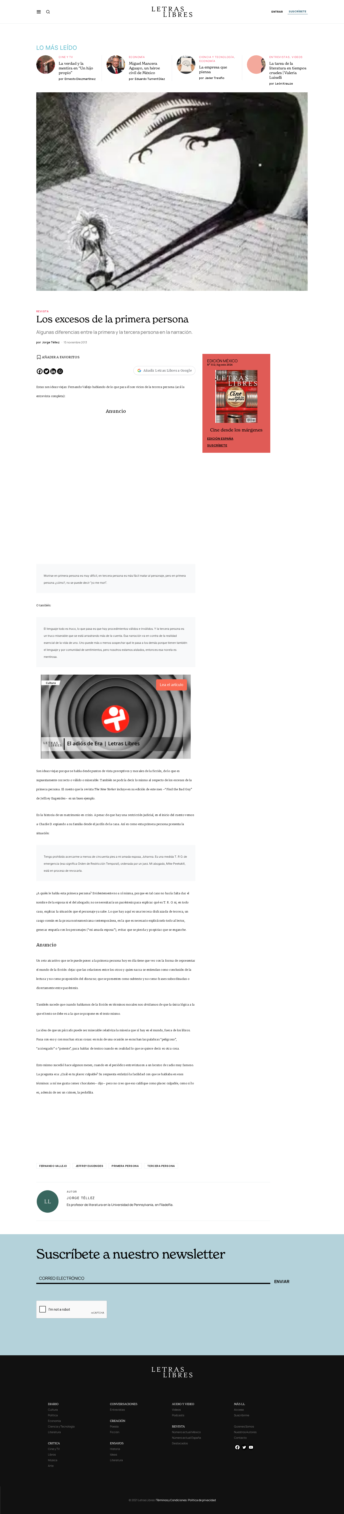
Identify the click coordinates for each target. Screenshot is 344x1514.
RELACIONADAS (100, 1227)
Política (53, 1415)
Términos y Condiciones (171, 1500)
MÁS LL (239, 1404)
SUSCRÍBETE (298, 11)
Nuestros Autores (245, 1432)
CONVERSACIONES (123, 1404)
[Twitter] (46, 371)
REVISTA (178, 1426)
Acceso (239, 1410)
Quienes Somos (244, 1426)
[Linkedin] (53, 371)
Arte (51, 1466)
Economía (137, 57)
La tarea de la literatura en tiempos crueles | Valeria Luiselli (287, 70)
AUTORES (235, 1227)
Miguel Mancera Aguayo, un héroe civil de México (144, 68)
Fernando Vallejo (53, 1166)
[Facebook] (40, 371)
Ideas (113, 1454)
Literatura (54, 1432)
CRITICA (54, 1443)
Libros (52, 1454)
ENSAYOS (117, 1443)
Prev (208, 403)
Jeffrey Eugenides (89, 1166)
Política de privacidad (202, 1500)
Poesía (114, 1426)
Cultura (53, 1410)
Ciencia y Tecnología (216, 57)
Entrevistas (279, 57)
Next (264, 403)
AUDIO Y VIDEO (183, 1404)
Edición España (220, 438)
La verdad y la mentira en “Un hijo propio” (76, 68)
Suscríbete (217, 445)
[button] (38, 11)
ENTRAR (277, 12)
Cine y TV (66, 57)
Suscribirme (241, 1415)
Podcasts (178, 1415)
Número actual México (186, 1432)
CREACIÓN (117, 1421)
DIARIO (53, 1404)
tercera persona (161, 1166)
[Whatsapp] (60, 371)
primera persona (125, 1166)
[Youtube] (251, 1447)
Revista (42, 311)
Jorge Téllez (81, 1198)
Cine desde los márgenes (236, 430)
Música (52, 1460)
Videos (297, 57)
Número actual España (186, 1438)
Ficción (114, 1432)
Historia (115, 1449)
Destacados (180, 1443)
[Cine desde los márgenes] (236, 398)
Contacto (240, 1438)
